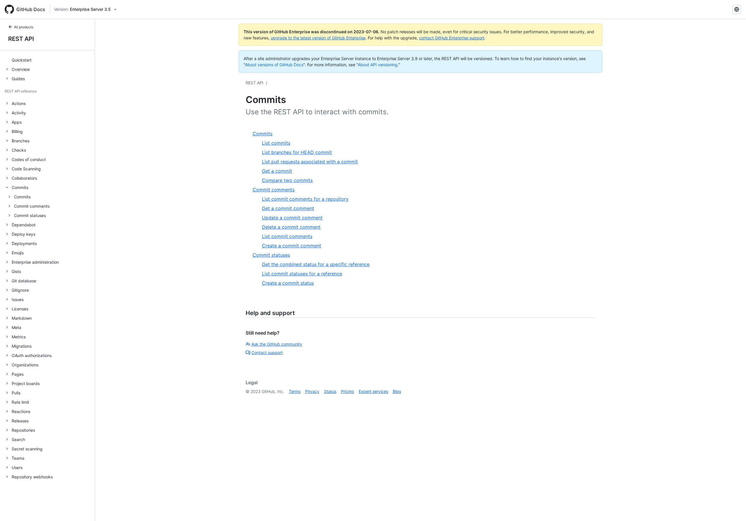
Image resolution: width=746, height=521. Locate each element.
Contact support (267, 352)
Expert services (373, 391)
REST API (21, 38)
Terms (294, 391)
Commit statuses (30, 215)
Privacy (312, 391)
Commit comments (32, 206)
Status (330, 391)
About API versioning (377, 64)
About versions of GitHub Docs (274, 64)
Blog (397, 391)
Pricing (347, 391)
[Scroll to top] (733, 508)
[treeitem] (50, 59)
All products (23, 27)
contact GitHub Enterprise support (451, 37)
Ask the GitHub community (276, 344)
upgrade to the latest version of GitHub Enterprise (318, 37)
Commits (22, 196)
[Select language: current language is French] (736, 9)
